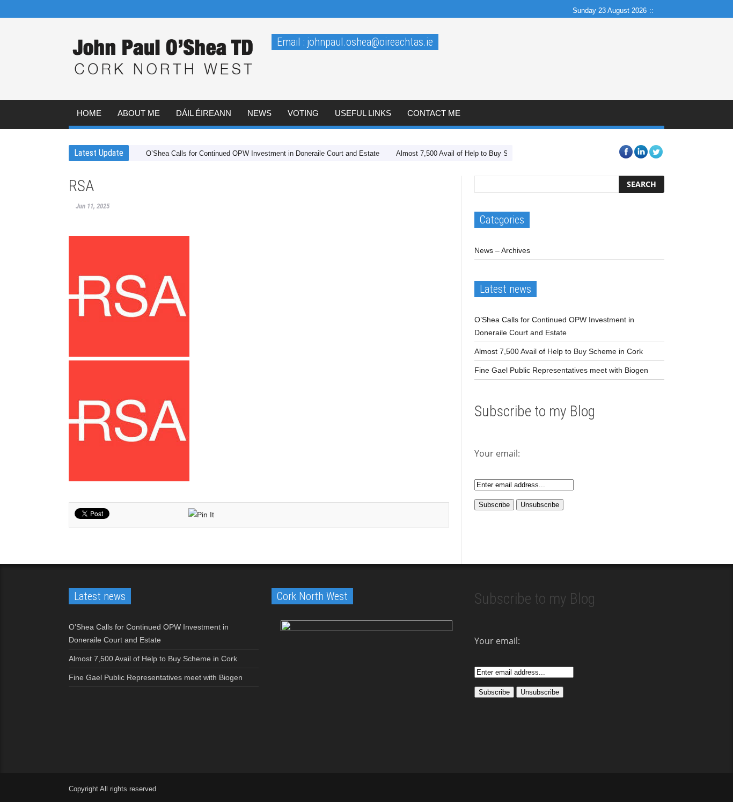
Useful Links (363, 113)
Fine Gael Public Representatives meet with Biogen (561, 370)
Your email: (497, 641)
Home (89, 113)
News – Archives (502, 250)
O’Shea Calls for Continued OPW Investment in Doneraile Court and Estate (262, 153)
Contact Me (433, 113)
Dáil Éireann (203, 113)
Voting (303, 113)
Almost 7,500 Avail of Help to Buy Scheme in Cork (474, 153)
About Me (139, 113)
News (259, 113)
